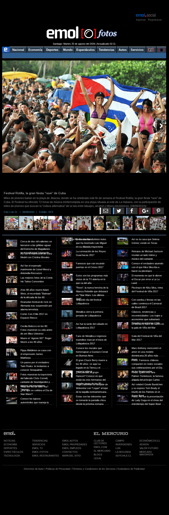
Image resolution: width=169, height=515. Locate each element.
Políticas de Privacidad (58, 469)
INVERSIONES (124, 444)
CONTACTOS (69, 452)
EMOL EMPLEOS (71, 448)
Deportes (52, 49)
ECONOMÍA (10, 444)
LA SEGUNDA (123, 452)
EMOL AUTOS (70, 440)
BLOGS (98, 454)
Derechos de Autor (34, 469)
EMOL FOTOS (40, 452)
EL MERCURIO (102, 450)
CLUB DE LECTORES (100, 442)
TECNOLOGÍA (12, 455)
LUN (118, 448)
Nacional (18, 49)
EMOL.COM (100, 447)
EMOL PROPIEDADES (74, 444)
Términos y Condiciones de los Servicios (94, 469)
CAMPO (120, 440)
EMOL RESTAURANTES (45, 455)
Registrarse (155, 19)
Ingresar (141, 19)
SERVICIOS (38, 444)
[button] (161, 65)
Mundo (68, 49)
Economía (35, 49)
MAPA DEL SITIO (71, 455)
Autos (123, 49)
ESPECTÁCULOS (13, 452)
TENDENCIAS (40, 440)
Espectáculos (85, 49)
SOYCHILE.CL (123, 455)
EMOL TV (37, 448)
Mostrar (84, 6)
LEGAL (97, 458)
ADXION (144, 444)
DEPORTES (10, 448)
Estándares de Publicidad (131, 469)
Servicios (137, 49)
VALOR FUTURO (149, 448)
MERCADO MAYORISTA (146, 453)
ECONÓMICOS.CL (150, 440)
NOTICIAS (9, 440)
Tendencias (106, 49)
